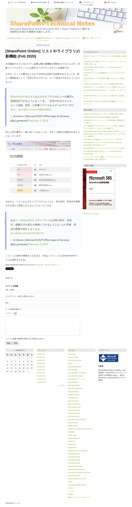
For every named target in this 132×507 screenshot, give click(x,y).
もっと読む (61, 385)
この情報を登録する (14, 309)
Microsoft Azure (73, 382)
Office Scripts (72, 426)
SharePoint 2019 (74, 463)
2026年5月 (41, 360)
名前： (9, 290)
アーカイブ (41, 350)
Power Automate (74, 438)
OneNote (71, 432)
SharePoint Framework (76, 469)
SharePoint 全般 (74, 476)
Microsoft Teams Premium (77, 420)
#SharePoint (17, 96)
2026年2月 (41, 370)
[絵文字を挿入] (15, 313)
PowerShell (72, 447)
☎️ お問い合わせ (110, 2)
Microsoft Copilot (74, 385)
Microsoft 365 (73, 370)
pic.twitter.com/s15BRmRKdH (34, 109)
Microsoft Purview (74, 407)
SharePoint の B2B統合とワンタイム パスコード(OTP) (102, 139)
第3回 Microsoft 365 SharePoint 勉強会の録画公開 (101, 117)
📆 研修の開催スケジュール (63, 2)
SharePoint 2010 (74, 454)
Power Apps (72, 435)
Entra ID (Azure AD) (75, 360)
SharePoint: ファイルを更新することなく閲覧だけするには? (105, 87)
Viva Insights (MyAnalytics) (77, 485)
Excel (70, 363)
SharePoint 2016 (74, 460)
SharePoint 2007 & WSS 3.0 (78, 451)
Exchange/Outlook (74, 367)
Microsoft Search (74, 410)
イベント (71, 491)
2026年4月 (41, 363)
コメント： (9, 313)
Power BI (71, 441)
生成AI (70, 494)
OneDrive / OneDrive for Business (80, 429)
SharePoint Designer (75, 466)
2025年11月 (41, 379)
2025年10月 (41, 382)
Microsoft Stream (74, 413)
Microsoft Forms (73, 395)
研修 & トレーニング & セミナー (79, 497)
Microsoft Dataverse (75, 388)
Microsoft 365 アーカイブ (77, 379)
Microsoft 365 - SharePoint (43, 265)
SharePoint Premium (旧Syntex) (79, 472)
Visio (70, 482)
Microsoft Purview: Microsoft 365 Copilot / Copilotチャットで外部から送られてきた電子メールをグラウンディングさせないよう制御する (105, 133)
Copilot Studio (73, 357)
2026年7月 (41, 354)
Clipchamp (72, 354)
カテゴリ (72, 350)
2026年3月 (41, 367)
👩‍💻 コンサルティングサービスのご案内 (86, 4)
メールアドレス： (19, 296)
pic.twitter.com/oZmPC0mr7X (27, 233)
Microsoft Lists (73, 398)
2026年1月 (41, 373)
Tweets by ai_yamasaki (91, 214)
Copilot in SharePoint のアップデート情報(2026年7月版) (103, 84)
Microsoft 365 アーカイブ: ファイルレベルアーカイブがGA (104, 148)
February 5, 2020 (38, 120)
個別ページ (56, 265)
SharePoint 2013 (74, 457)
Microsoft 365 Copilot (75, 376)
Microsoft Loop (73, 401)
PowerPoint (72, 444)
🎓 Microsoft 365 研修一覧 (40, 2)
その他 (70, 488)
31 (28, 371)
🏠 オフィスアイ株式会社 (17, 2)
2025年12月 (41, 376)
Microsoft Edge (73, 391)
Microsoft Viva (73, 423)
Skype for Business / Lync (77, 479)
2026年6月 (41, 357)
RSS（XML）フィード (93, 38)
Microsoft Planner (74, 404)
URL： (7, 303)
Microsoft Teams (74, 416)
